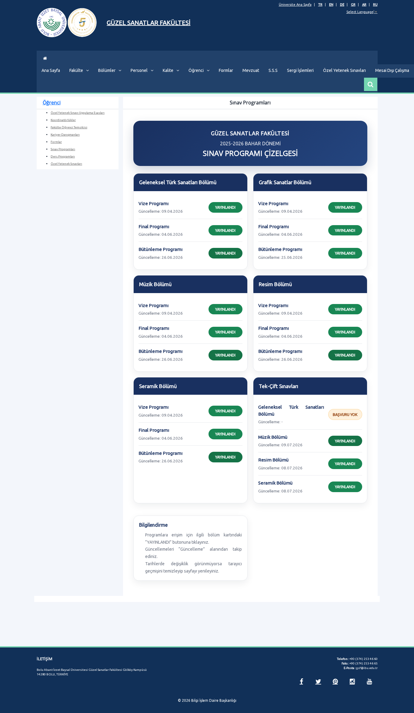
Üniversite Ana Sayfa (295, 4)
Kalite (168, 70)
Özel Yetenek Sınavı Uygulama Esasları (78, 112)
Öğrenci (196, 70)
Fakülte (76, 70)
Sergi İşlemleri (300, 70)
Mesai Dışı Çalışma (392, 70)
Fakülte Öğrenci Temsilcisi (69, 127)
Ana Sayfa (51, 70)
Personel (139, 70)
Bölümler (106, 70)
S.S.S (273, 70)
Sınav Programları (63, 149)
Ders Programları (63, 156)
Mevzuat (250, 70)
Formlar (226, 70)
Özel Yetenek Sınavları (344, 70)
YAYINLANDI (225, 207)
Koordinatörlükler (63, 120)
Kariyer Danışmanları (65, 134)
